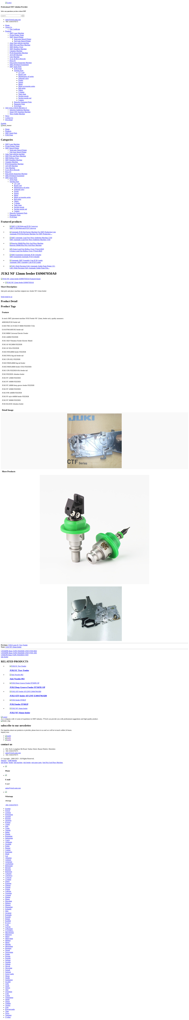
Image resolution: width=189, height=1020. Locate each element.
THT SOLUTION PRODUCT (16, 108)
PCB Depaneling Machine (19, 53)
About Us (8, 27)
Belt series (21, 88)
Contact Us (9, 118)
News (7, 116)
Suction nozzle (23, 96)
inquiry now (5, 732)
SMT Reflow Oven (16, 47)
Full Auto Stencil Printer (22, 41)
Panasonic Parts (19, 104)
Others (20, 90)
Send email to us (6, 297)
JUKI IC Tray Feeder (19, 670)
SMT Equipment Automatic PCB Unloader (24, 257)
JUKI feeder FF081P (19, 704)
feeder (11, 762)
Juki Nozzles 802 (17, 679)
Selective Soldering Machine (19, 110)
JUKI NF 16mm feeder (13, 647)
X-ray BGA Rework (12, 170)
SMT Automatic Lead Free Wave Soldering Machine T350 (30, 240)
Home (7, 25)
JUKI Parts (18, 69)
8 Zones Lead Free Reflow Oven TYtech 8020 (26, 251)
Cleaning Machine (16, 51)
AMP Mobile (12, 761)
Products (8, 31)
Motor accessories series (26, 86)
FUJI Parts (17, 106)
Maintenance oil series (26, 76)
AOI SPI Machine (16, 55)
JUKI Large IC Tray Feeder (18, 645)
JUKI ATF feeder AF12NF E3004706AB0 (28, 696)
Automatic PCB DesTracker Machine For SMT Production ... (31, 234)
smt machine (18, 762)
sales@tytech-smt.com (13, 753)
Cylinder (21, 92)
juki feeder (4, 657)
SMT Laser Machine (17, 33)
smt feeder (4, 762)
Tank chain (22, 94)
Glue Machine (14, 57)
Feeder (20, 80)
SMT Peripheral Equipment (19, 65)
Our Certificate (15, 29)
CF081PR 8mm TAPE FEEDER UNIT (15, 655)
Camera (21, 100)
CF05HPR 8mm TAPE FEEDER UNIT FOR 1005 (19, 653)
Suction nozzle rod (24, 98)
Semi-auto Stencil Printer (22, 39)
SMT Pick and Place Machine (20, 45)
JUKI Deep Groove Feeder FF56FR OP (27, 687)
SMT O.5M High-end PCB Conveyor (23, 228)
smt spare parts (36, 762)
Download (9, 120)
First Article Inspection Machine (21, 63)
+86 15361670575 (11, 805)
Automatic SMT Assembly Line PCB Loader (25, 262)
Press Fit (13, 61)
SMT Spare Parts (15, 67)
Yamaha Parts (18, 70)
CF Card (21, 72)
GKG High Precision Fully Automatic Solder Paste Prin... (29, 268)
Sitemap (3, 761)
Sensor (20, 82)
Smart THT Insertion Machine (20, 112)
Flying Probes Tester (17, 35)
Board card (22, 74)
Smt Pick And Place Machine (52, 762)
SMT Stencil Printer (16, 37)
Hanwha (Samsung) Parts (23, 102)
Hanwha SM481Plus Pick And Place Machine (26, 245)
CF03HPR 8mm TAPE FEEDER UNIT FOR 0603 (19, 651)
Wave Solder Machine (17, 114)
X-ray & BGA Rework (18, 59)
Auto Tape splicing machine (19, 43)
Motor (20, 84)
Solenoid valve (23, 78)
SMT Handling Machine (18, 49)
